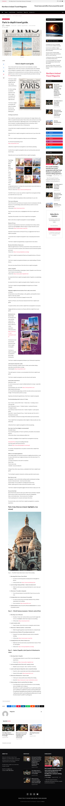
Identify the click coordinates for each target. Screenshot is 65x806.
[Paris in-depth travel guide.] (22, 43)
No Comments (32, 25)
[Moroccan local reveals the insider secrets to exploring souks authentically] (22, 727)
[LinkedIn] (3, 71)
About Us (26, 12)
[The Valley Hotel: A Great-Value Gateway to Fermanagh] (8, 727)
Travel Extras (20, 12)
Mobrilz (43, 801)
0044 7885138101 (10, 770)
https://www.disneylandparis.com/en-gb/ (21, 445)
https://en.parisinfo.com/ (13, 143)
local (9, 75)
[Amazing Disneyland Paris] (36, 727)
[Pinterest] (3, 74)
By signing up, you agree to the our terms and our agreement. (54, 234)
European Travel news (53, 41)
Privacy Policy (57, 233)
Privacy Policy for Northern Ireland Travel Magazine (32, 798)
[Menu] (2, 12)
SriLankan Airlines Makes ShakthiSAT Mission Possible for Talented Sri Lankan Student (54, 67)
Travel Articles (12, 12)
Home (6, 12)
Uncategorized (49, 164)
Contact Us (31, 12)
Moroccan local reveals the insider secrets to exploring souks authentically (21, 735)
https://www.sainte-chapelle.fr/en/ (21, 273)
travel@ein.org (9, 768)
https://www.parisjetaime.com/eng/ (21, 251)
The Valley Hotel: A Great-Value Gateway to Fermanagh (20, 1)
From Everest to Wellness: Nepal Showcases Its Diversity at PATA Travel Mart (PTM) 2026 (54, 49)
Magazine (8, 25)
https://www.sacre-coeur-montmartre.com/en (28, 680)
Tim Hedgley (49, 175)
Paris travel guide (6, 701)
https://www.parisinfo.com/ (28, 387)
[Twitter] (3, 67)
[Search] (62, 12)
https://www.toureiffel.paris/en (24, 189)
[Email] (3, 77)
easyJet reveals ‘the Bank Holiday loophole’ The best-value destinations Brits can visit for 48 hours (53, 54)
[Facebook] (3, 64)
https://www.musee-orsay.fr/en (20, 228)
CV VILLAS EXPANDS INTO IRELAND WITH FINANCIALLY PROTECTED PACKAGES (53, 62)
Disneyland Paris (11, 441)
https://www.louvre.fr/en (19, 208)
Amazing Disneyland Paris (34, 733)
